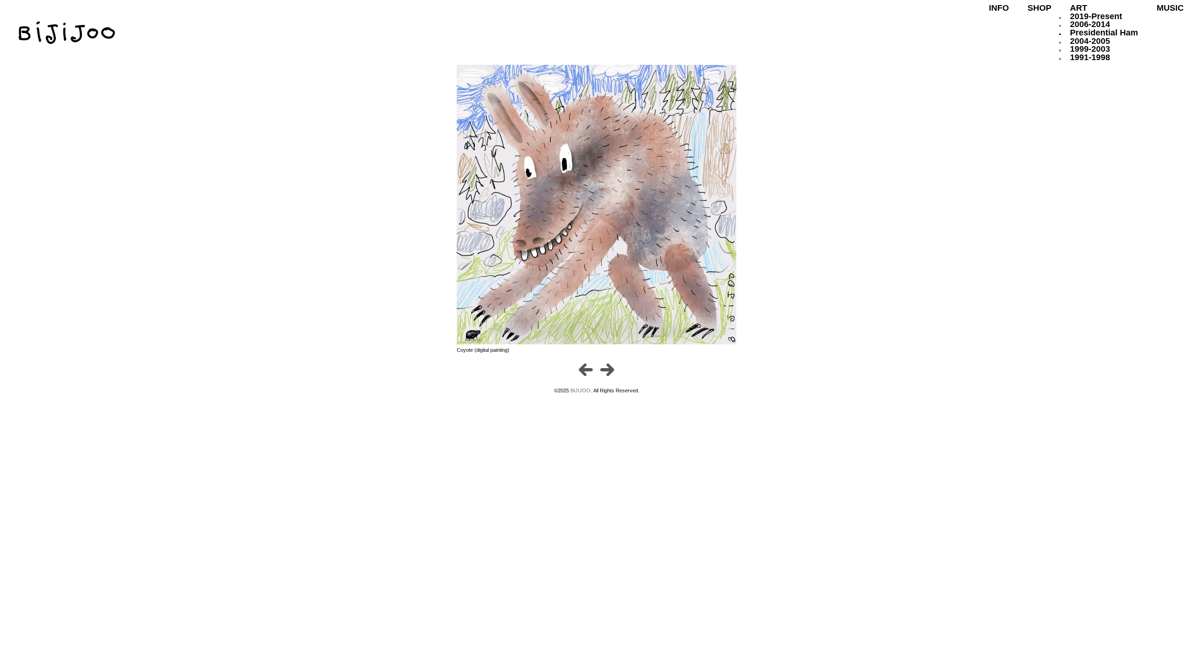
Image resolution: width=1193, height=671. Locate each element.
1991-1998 (1090, 57)
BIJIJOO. (581, 390)
